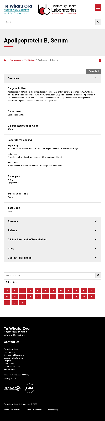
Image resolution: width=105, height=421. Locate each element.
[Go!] (98, 22)
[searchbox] (52, 22)
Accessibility (53, 410)
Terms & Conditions (34, 410)
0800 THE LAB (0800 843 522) (16, 375)
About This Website (12, 410)
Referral (12, 230)
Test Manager (15, 60)
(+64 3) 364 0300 (11, 378)
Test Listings (29, 60)
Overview (13, 78)
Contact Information (20, 257)
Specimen (13, 221)
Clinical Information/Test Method (27, 239)
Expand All (94, 71)
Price (11, 248)
